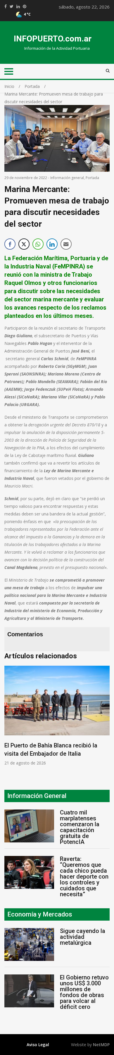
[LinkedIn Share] (52, 244)
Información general (67, 177)
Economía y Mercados (39, 914)
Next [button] (103, 718)
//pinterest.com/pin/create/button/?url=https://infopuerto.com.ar (24, 6)
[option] (57, 716)
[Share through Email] (66, 244)
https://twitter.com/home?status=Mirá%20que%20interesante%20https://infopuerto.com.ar (11, 6)
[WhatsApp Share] (38, 244)
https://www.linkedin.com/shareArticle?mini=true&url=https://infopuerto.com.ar (18, 6)
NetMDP (101, 1044)
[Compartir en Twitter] (24, 244)
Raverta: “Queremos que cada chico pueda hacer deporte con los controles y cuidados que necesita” (84, 876)
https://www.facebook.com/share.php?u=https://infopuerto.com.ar (5, 6)
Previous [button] (10, 718)
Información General (36, 795)
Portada (92, 177)
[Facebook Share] (9, 244)
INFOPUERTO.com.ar (52, 39)
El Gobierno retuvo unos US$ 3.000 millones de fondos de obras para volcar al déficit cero (84, 992)
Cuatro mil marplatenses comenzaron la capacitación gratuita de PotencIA (79, 827)
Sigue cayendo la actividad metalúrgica (82, 936)
